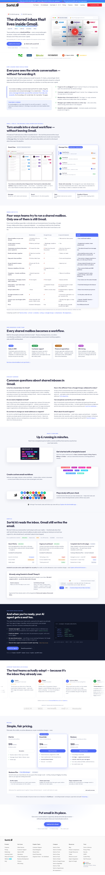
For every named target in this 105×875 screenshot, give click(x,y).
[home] (12, 4)
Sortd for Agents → (92, 418)
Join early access (90, 790)
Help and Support (9, 856)
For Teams (36, 5)
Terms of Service (87, 847)
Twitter (70, 854)
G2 (60, 700)
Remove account (73, 856)
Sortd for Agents (12, 648)
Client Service (20, 847)
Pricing (64, 5)
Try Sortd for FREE (94, 5)
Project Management (22, 856)
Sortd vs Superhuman (58, 868)
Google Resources (73, 852)
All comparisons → (67, 312)
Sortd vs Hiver (23, 312)
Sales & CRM (20, 852)
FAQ (6, 861)
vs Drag (42, 312)
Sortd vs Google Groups (59, 861)
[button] (53, 5)
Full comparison (64, 396)
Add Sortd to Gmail (14, 44)
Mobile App (7, 852)
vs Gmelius (36, 312)
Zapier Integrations (73, 859)
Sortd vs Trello (56, 865)
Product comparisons (74, 849)
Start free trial (52, 751)
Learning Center (9, 854)
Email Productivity (37, 854)
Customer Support (21, 849)
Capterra (65, 700)
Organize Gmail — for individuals (41, 856)
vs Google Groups (49, 312)
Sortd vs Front (56, 852)
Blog (70, 847)
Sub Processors (87, 859)
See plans (21, 751)
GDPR (84, 854)
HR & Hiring (20, 863)
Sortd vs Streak (56, 859)
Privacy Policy (86, 849)
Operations (20, 854)
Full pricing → (85, 796)
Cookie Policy (86, 856)
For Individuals (44, 5)
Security (85, 852)
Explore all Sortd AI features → (79, 567)
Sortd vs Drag (56, 854)
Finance (19, 861)
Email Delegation (37, 849)
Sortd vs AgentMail (57, 863)
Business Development (23, 859)
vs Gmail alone (58, 312)
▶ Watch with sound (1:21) (31, 44)
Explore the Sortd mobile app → (68, 504)
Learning (82, 5)
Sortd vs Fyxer (56, 856)
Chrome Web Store (54, 700)
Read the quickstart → (27, 648)
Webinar (8, 859)
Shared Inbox (36, 852)
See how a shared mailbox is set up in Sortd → (19, 362)
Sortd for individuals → (91, 406)
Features (70, 5)
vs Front (30, 312)
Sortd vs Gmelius (57, 849)
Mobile (76, 5)
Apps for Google (73, 861)
